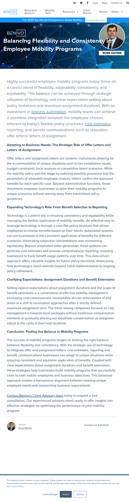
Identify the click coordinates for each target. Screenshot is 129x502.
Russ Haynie (25, 428)
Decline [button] (80, 494)
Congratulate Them (96, 20)
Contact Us (116, 3)
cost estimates (97, 123)
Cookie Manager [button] (50, 494)
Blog (104, 3)
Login (95, 3)
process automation (48, 111)
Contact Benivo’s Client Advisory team (35, 396)
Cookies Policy (16, 486)
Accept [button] (66, 494)
